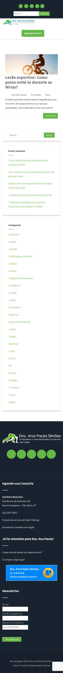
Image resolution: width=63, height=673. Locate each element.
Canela (12, 241)
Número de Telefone (13, 622)
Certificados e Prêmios (20, 256)
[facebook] (21, 6)
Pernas (12, 373)
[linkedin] (37, 6)
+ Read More (50, 115)
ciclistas (13, 263)
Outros (12, 358)
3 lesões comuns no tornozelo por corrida (30, 195)
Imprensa (14, 314)
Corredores (14, 285)
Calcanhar (14, 234)
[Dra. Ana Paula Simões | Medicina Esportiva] (19, 22)
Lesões (12, 336)
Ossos (12, 351)
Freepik (23, 665)
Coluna (12, 271)
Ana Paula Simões (19, 95)
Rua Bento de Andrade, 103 (16, 501)
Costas (12, 300)
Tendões (13, 380)
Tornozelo (14, 387)
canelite (13, 249)
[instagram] (26, 6)
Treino (47, 95)
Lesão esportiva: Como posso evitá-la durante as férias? (28, 82)
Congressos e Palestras (21, 278)
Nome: (5, 604)
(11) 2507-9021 (9, 512)
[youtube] (42, 6)
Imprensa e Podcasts (19, 322)
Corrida (13, 292)
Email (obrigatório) (12, 613)
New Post (14, 343)
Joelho (12, 329)
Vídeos (12, 402)
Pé (10, 365)
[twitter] (32, 6)
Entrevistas (14, 307)
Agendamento (33, 33)
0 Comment (36, 95)
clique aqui (18, 559)
